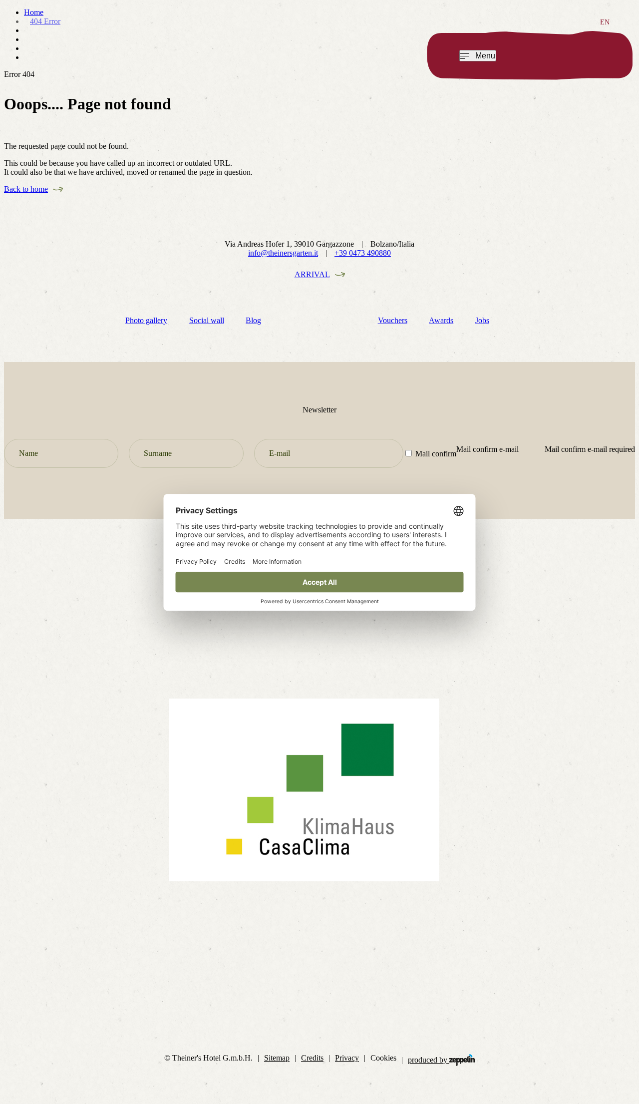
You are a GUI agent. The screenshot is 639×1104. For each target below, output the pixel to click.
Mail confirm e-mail (487, 449)
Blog (253, 320)
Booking (597, 55)
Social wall (206, 320)
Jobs (482, 320)
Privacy (347, 1058)
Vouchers (392, 320)
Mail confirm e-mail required (590, 449)
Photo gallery (146, 320)
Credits (312, 1058)
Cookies (383, 1058)
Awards (441, 320)
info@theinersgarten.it (283, 253)
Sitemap (277, 1058)
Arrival (312, 274)
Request (550, 55)
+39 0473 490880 (362, 253)
